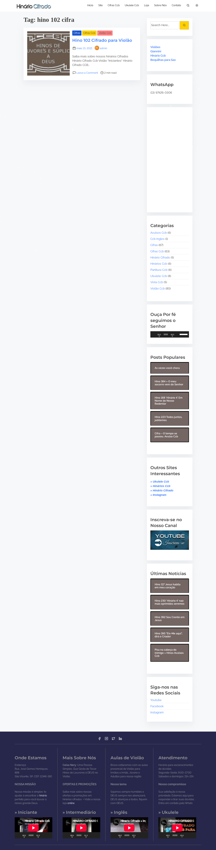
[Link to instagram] (106, 739)
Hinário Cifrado (160, 257)
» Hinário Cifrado (161, 490)
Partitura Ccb (158, 269)
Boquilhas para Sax (163, 60)
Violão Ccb (105, 32)
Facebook (157, 706)
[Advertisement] (170, 157)
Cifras (77, 32)
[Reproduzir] (154, 334)
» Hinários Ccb (160, 486)
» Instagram (158, 494)
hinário (43, 795)
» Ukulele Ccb (159, 481)
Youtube (156, 700)
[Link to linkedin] (120, 739)
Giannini (155, 51)
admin (103, 48)
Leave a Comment (87, 72)
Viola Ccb (156, 282)
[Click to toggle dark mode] (196, 6)
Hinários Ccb (158, 263)
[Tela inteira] (48, 835)
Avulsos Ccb (158, 232)
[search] (188, 6)
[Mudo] (177, 334)
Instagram (157, 712)
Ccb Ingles (157, 238)
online (71, 803)
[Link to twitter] (113, 739)
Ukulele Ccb (158, 276)
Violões (155, 47)
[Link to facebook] (99, 739)
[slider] (183, 334)
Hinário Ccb (158, 55)
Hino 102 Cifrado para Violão (102, 40)
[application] (169, 334)
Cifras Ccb (89, 32)
